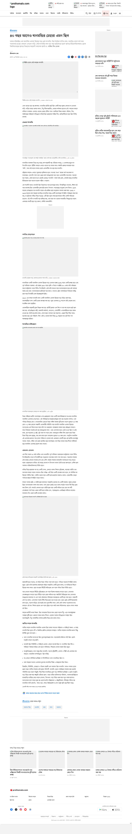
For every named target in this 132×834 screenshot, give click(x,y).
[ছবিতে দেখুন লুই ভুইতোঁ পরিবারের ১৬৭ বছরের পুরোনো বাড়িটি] (117, 123)
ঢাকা (44, 707)
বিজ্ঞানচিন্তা (50, 797)
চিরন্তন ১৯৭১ (106, 797)
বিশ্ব (31, 13)
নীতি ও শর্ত (69, 817)
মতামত (42, 13)
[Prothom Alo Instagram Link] (21, 810)
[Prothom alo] (22, 5)
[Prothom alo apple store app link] (116, 810)
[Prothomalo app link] (103, 810)
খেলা (47, 13)
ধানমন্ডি (37, 707)
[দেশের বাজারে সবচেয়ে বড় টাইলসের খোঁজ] (52, 759)
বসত (51, 707)
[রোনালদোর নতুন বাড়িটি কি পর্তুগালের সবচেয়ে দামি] (117, 68)
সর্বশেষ (12, 13)
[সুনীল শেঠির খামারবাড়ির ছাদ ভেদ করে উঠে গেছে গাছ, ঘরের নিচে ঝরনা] (117, 137)
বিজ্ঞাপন (54, 817)
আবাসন (59, 707)
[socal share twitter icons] (72, 58)
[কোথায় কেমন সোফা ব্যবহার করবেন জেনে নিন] (80, 759)
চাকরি (58, 13)
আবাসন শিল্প (27, 707)
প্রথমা (30, 800)
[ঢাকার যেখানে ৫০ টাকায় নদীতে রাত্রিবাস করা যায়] (109, 759)
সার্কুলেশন (61, 817)
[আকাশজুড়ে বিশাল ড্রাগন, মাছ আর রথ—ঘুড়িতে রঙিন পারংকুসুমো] (77, 5)
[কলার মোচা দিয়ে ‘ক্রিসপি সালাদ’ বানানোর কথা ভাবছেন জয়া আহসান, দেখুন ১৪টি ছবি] (102, 5)
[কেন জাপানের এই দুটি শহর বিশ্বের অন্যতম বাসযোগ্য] (117, 83)
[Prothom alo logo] (19, 791)
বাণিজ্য (36, 13)
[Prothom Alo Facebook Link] (12, 810)
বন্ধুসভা (86, 797)
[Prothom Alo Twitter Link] (17, 810)
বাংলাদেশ (18, 13)
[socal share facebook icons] (69, 58)
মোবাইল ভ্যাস (51, 800)
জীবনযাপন (65, 13)
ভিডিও (72, 13)
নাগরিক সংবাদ (14, 797)
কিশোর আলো (32, 797)
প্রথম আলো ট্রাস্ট (70, 797)
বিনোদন (53, 13)
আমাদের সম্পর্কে (45, 817)
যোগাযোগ (77, 817)
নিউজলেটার (85, 817)
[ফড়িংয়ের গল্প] (51, 5)
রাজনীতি (25, 13)
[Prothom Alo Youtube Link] (26, 810)
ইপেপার (12, 800)
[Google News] (30, 810)
